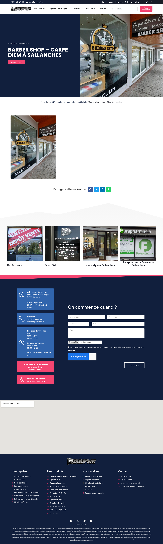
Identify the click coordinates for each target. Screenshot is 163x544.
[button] (90, 189)
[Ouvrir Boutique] (81, 9)
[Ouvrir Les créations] (46, 9)
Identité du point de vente (59, 102)
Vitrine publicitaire (79, 102)
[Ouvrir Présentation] (97, 9)
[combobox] (124, 9)
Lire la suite (26, 230)
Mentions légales (81, 525)
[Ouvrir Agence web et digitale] (70, 9)
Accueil (44, 102)
